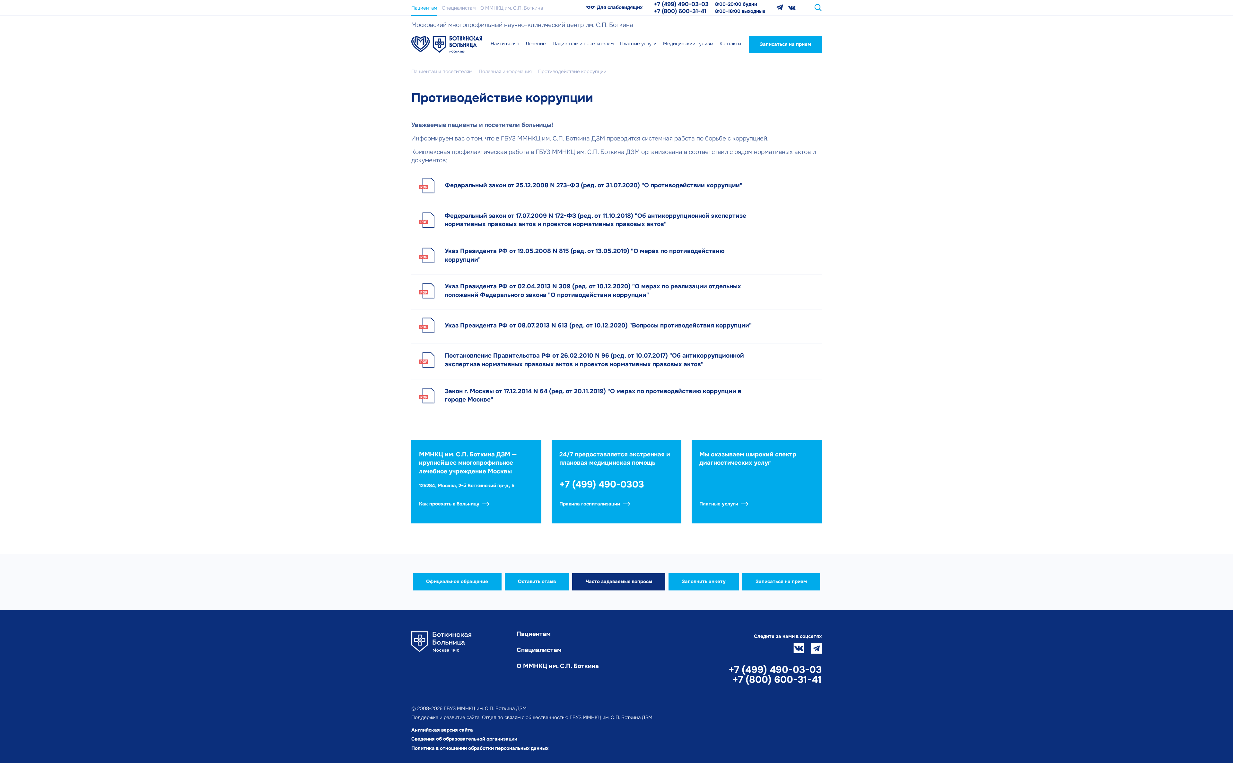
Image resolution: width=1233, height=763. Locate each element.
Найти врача (505, 43)
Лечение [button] (536, 43)
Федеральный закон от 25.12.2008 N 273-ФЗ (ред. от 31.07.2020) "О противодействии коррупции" (593, 185)
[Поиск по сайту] (818, 7)
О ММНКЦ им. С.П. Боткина (511, 8)
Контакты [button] (730, 43)
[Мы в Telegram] (779, 8)
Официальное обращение (457, 581)
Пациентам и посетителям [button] (583, 43)
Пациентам (424, 8)
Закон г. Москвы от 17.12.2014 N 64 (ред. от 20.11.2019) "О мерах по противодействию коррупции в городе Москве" (593, 395)
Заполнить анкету (704, 581)
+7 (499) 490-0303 (601, 484)
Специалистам (459, 8)
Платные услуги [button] (638, 43)
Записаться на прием (785, 44)
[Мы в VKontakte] (792, 8)
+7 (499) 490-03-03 (681, 4)
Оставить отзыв (537, 581)
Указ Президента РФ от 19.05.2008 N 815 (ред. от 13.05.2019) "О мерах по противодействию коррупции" (585, 255)
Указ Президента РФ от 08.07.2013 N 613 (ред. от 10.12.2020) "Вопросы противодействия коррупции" (598, 325)
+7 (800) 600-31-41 (680, 11)
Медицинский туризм (688, 43)
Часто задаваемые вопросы (619, 581)
